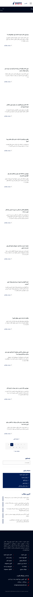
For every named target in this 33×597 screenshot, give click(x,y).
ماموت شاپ (9, 561)
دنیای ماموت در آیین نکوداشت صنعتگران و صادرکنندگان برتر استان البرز (19, 521)
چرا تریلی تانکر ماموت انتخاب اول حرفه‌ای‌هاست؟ (18, 35)
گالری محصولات (8, 563)
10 (13, 447)
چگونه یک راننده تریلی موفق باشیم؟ (20, 318)
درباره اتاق (25, 480)
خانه (3, 9)
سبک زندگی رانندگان (23, 486)
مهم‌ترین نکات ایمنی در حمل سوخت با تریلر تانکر (18, 388)
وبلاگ (1, 10)
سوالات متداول (23, 569)
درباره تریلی (25, 483)
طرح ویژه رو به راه (8, 566)
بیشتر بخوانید (7, 45)
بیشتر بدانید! (25, 477)
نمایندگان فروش (23, 561)
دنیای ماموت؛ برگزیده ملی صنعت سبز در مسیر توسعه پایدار (17, 498)
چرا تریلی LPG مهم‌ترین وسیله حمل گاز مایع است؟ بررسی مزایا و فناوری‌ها (18, 509)
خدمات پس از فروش (22, 563)
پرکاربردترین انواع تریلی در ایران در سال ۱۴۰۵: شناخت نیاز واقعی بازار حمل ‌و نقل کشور (17, 504)
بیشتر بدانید (9, 558)
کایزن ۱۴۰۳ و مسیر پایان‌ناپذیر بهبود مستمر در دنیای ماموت (17, 515)
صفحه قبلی (16, 439)
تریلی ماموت (24, 555)
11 (10, 447)
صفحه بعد (17, 451)
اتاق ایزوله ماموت (23, 558)
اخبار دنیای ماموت (24, 475)
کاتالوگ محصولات (8, 569)
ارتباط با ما (24, 566)
